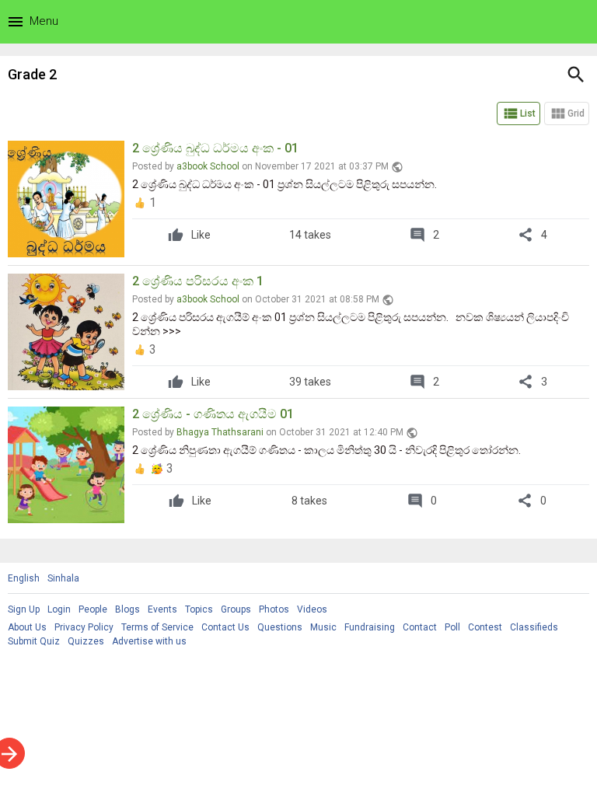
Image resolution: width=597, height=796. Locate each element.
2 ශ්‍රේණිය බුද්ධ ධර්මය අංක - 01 (215, 148)
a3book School (207, 166)
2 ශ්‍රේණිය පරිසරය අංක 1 (198, 281)
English (24, 578)
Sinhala (63, 578)
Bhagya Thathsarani (220, 432)
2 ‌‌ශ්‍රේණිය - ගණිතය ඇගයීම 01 (213, 414)
